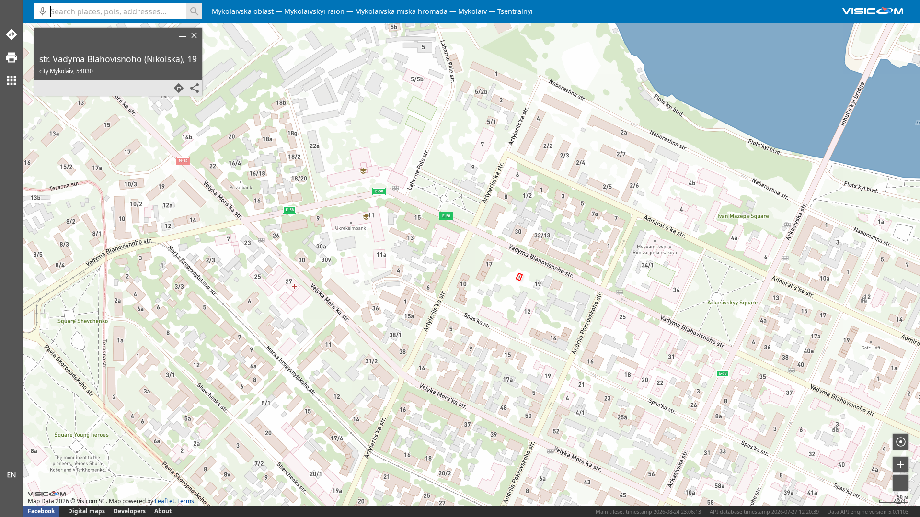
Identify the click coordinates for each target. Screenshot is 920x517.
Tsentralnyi (515, 11)
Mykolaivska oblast (243, 11)
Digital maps (87, 511)
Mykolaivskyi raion (314, 11)
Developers (130, 511)
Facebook (41, 511)
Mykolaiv (472, 11)
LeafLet (164, 501)
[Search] (194, 11)
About (163, 511)
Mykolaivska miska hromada (401, 11)
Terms (185, 501)
